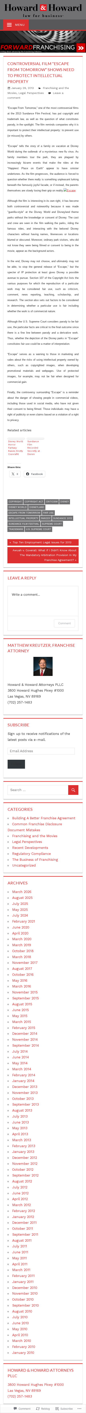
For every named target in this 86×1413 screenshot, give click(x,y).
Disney (64, 501)
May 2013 (19, 1128)
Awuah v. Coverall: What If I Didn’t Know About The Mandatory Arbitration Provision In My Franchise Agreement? (41, 555)
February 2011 (23, 1276)
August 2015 (22, 1004)
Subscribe (18, 724)
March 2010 (21, 1341)
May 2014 (20, 1063)
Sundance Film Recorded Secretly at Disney (33, 447)
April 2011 (19, 1264)
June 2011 (20, 1252)
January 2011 (23, 1282)
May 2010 (19, 1329)
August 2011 (22, 1240)
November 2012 (24, 1164)
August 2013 (22, 1110)
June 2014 (20, 1057)
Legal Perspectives (31, 93)
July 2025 (20, 904)
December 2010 (24, 1288)
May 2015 (19, 1016)
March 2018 (21, 957)
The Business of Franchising (35, 860)
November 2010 (25, 1293)
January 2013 (23, 1152)
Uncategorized (24, 865)
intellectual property (23, 518)
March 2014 (21, 1069)
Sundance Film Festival (24, 523)
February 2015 (23, 1028)
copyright (15, 501)
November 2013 (25, 1093)
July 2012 (19, 1187)
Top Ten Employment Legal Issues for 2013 (39, 543)
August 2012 (22, 1181)
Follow (16, 764)
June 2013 (20, 1122)
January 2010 (23, 1353)
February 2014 (23, 1075)
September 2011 (25, 1234)
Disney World (18, 507)
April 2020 (20, 933)
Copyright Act (34, 501)
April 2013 (20, 1134)
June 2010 (20, 1323)
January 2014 (23, 1081)
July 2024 (20, 915)
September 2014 (25, 1045)
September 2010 (25, 1305)
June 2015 (20, 1010)
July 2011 (19, 1246)
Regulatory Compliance (31, 854)
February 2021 (23, 921)
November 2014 (25, 1039)
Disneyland (36, 507)
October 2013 (23, 1099)
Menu (20, 25)
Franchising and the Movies (34, 836)
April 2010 (20, 1335)
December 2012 (24, 1158)
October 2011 (22, 1229)
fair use (48, 512)
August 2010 (22, 1311)
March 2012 (21, 1205)
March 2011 (21, 1270)
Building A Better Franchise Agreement (43, 818)
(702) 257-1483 (20, 1396)
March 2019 (21, 945)
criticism (52, 501)
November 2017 (25, 963)
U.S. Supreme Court (38, 529)
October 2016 (23, 975)
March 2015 (21, 1022)
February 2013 (23, 1146)
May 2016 (19, 981)
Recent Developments (30, 848)
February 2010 (23, 1347)
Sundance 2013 (62, 518)
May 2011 (19, 1258)
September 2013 (25, 1104)
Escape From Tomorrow (24, 512)
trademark (16, 529)
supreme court (52, 523)
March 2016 (21, 986)
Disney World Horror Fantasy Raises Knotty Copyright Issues (15, 447)
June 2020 (20, 927)
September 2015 (25, 998)
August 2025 (22, 898)
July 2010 (20, 1317)
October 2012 (22, 1170)
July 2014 (20, 1051)
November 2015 (25, 992)
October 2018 (23, 951)
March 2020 (21, 939)
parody (45, 518)
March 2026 (21, 892)
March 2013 (21, 1140)
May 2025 (20, 910)
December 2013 (24, 1087)
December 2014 (24, 1034)
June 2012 (20, 1193)
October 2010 (23, 1299)
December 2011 (24, 1223)
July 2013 (20, 1116)
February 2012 (23, 1211)
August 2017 (22, 969)
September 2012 (25, 1175)
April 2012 (20, 1199)
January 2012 (23, 1217)
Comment (64, 623)
